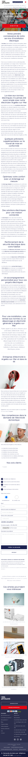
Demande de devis (14, 21)
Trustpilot (4, 467)
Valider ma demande (14, 547)
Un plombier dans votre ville (20, 719)
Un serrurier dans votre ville (20, 730)
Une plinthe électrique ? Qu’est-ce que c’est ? (14, 639)
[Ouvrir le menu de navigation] (25, 2)
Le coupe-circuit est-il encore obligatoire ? (14, 606)
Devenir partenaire (5, 728)
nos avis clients (4, 411)
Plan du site (15, 749)
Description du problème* (7, 531)
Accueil (5, 5)
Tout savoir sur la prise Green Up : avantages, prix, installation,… (14, 688)
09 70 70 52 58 (18, 2)
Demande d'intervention (14, 707)
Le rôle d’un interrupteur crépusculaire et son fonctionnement (14, 623)
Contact (3, 733)
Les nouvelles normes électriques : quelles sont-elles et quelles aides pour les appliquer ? (14, 656)
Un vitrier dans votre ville (19, 732)
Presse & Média (4, 724)
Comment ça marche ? (6, 717)
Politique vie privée (22, 749)
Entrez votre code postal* (7, 515)
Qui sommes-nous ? (5, 715)
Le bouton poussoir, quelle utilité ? (14, 672)
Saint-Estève (9, 43)
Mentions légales (7, 747)
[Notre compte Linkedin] (15, 739)
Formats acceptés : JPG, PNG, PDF (9, 525)
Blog (2, 722)
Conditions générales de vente (6, 749)
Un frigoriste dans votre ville (20, 734)
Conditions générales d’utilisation (17, 747)
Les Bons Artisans (13, 744)
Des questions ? (4, 719)
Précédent (14, 552)
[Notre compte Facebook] (18, 739)
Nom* (2, 503)
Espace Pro (16, 715)
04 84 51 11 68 (14, 26)
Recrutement (17, 717)
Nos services (17, 736)
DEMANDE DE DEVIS (14, 703)
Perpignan (9, 45)
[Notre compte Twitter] (21, 739)
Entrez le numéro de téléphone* (8, 509)
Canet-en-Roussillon (18, 43)
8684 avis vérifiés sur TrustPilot (19, 578)
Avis (2, 730)
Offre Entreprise (4, 726)
